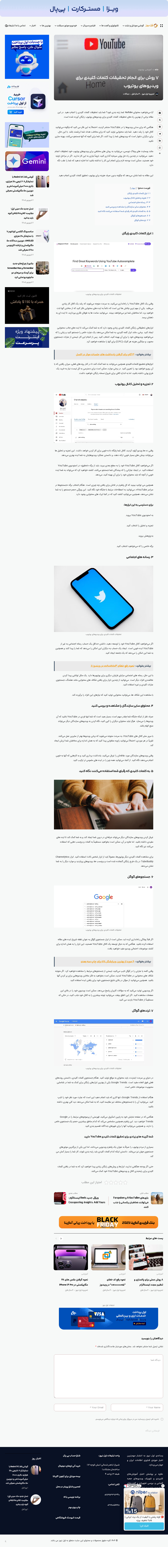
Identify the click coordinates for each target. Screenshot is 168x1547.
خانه (156, 69)
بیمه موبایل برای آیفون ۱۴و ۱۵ (66, 1476)
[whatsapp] (159, 147)
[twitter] (159, 119)
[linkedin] (159, 140)
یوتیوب (141, 69)
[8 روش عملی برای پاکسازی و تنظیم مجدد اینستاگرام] (146, 1257)
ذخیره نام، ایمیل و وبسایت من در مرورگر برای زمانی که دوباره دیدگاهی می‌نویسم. (127, 1419)
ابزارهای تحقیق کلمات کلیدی (139, 364)
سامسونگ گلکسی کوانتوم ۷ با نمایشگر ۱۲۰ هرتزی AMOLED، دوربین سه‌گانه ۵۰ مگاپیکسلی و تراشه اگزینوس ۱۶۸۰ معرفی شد (20, 241)
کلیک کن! (144, 1526)
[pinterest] (159, 126)
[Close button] (163, 1485)
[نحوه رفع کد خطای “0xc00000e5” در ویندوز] (108, 1257)
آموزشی (148, 69)
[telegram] (159, 133)
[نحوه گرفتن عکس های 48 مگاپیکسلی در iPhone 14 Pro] (71, 1257)
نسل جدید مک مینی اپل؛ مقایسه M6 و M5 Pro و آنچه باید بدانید (20, 213)
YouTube (129, 112)
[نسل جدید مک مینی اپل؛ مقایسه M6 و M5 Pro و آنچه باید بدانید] (42, 213)
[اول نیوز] (154, 25)
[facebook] (159, 112)
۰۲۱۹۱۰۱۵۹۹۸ (113, 1505)
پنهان (133, 188)
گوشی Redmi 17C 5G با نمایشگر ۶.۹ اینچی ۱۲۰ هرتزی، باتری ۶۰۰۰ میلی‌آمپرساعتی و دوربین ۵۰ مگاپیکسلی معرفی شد (19, 186)
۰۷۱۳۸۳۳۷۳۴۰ (112, 1495)
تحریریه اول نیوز (148, 94)
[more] (159, 153)
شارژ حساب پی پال (71, 1456)
